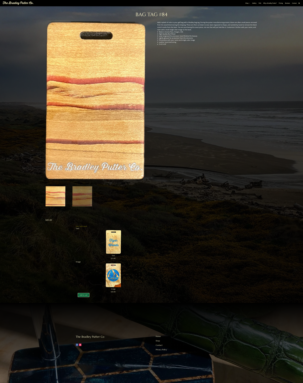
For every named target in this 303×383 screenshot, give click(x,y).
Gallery (254, 3)
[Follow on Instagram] (80, 345)
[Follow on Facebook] (77, 345)
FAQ (260, 3)
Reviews (287, 3)
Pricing (281, 3)
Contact (294, 3)
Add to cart (84, 295)
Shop (246, 3)
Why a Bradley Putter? (270, 3)
